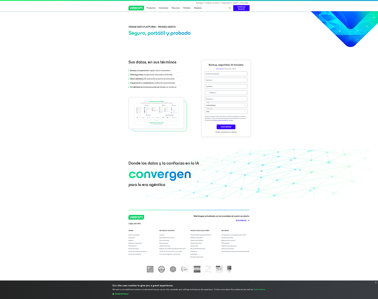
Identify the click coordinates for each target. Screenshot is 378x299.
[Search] (230, 8)
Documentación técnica (166, 238)
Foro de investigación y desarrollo (169, 254)
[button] (189, 294)
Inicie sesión (220, 69)
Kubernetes (194, 254)
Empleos (131, 240)
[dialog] (189, 290)
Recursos (176, 8)
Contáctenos (132, 246)
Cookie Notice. (260, 289)
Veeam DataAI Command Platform (200, 235)
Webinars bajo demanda (228, 246)
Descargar (226, 126)
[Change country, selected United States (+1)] (207, 92)
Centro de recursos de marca (137, 251)
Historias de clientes (227, 249)
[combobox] (226, 105)
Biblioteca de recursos (228, 240)
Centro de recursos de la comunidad (170, 251)
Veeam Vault (194, 246)
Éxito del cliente (164, 240)
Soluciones (163, 8)
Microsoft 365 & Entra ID (197, 249)
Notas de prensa (133, 249)
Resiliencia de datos (196, 238)
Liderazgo (131, 238)
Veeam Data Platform (196, 240)
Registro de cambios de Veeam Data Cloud (172, 249)
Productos (151, 8)
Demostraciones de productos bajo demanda (235, 251)
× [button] (376, 282)
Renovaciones (163, 243)
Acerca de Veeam (133, 235)
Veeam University (164, 246)
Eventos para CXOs (227, 238)
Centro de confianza (134, 254)
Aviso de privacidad (221, 120)
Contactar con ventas (212, 3)
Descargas (199, 3)
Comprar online (226, 3)
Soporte (235, 3)
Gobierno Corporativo (135, 243)
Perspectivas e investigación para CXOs (233, 235)
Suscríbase (241, 220)
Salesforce (193, 251)
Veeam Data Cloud (196, 243)
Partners (187, 8)
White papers (225, 243)
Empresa (198, 8)
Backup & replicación (196, 257)
